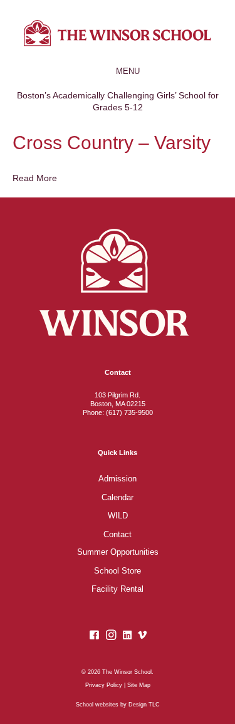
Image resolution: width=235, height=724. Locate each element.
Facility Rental (117, 589)
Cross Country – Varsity (112, 142)
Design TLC (144, 704)
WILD (118, 516)
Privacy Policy (103, 685)
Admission (117, 479)
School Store (117, 571)
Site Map (138, 685)
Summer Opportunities (118, 552)
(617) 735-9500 (129, 412)
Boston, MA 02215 (117, 403)
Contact (117, 534)
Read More (35, 178)
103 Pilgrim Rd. (117, 395)
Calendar (117, 497)
